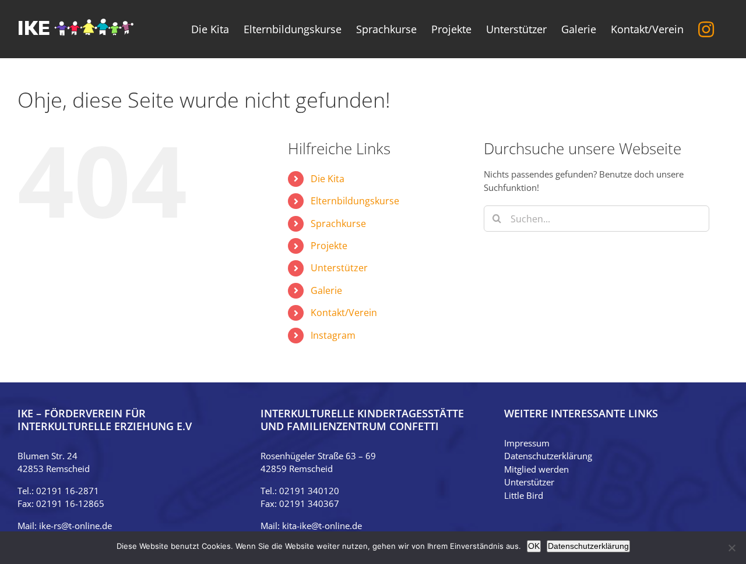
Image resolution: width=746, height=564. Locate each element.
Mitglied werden (536, 469)
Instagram (333, 335)
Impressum (527, 443)
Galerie (326, 290)
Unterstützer (339, 267)
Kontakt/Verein (344, 312)
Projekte (329, 245)
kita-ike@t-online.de (322, 525)
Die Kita (327, 178)
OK (534, 546)
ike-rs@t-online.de (75, 525)
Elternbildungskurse (355, 200)
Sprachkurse (338, 223)
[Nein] (731, 548)
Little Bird (523, 495)
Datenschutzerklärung (548, 456)
